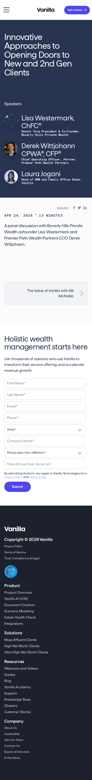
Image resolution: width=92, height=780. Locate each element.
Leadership (11, 734)
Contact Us (12, 745)
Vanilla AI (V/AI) (16, 599)
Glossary (11, 705)
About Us (10, 728)
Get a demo (75, 9)
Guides (9, 674)
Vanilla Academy (17, 687)
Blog (7, 681)
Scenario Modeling (19, 611)
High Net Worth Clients (21, 646)
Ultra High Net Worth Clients (26, 652)
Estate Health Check (20, 617)
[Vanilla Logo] (46, 9)
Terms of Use (37, 477)
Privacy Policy (13, 477)
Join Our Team (14, 740)
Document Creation (19, 605)
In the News (12, 757)
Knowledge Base (17, 699)
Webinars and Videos (21, 668)
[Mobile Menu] (6, 10)
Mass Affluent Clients (20, 640)
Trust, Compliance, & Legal (21, 558)
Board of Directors (16, 751)
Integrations (13, 623)
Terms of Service (15, 552)
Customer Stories (17, 712)
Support (10, 693)
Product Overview (18, 592)
